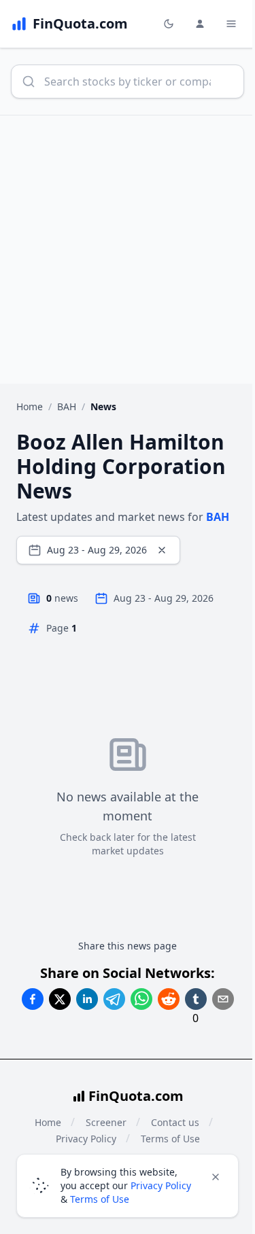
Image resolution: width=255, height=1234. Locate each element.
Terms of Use (99, 1199)
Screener (106, 1122)
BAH (66, 406)
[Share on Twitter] (60, 999)
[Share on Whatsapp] (141, 999)
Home (29, 406)
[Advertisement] (127, 249)
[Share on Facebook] (33, 999)
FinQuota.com (136, 1096)
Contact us (175, 1122)
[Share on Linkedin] (87, 999)
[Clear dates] (162, 550)
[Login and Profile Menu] (200, 24)
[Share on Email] (223, 999)
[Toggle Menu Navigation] (231, 24)
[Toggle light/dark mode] (169, 24)
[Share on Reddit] (169, 999)
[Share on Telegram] (114, 999)
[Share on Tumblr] (196, 999)
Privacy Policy (161, 1185)
